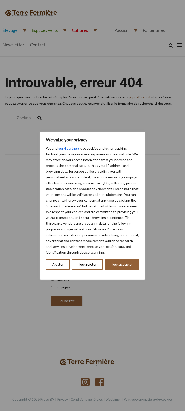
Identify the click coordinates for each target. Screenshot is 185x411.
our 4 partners (69, 148)
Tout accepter (122, 264)
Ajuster (58, 264)
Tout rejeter (87, 264)
